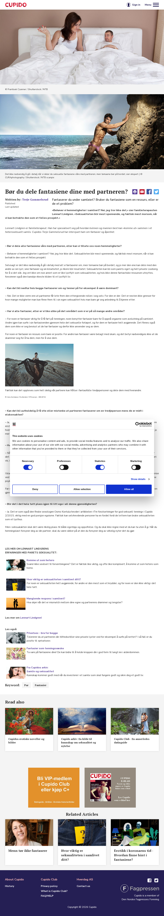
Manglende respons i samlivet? (46, 598)
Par (26, 685)
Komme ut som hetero (40, 560)
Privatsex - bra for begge (42, 633)
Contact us (83, 886)
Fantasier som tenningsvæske (45, 648)
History (9, 886)
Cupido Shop (94, 5)
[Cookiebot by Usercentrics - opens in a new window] (138, 424)
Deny (35, 489)
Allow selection (82, 489)
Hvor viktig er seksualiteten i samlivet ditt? (54, 579)
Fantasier (40, 685)
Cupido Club (71, 5)
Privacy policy (49, 886)
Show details (138, 479)
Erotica (52, 5)
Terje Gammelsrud (35, 199)
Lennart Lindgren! (31, 618)
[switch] (64, 467)
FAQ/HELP (47, 896)
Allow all (129, 489)
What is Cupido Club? (54, 891)
